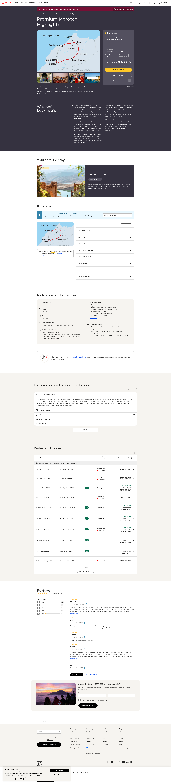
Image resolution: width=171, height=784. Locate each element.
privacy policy (104, 700)
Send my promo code (88, 706)
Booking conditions (75, 748)
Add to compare (116, 80)
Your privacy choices (94, 748)
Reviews (105, 741)
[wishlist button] (129, 80)
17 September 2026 (127, 65)
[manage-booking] (149, 3)
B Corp (121, 731)
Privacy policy (90, 744)
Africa (45, 14)
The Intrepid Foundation (126, 735)
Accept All (59, 770)
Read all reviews (77, 674)
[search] (132, 3)
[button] (68, 51)
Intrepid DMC (90, 738)
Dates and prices (118, 70)
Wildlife (121, 744)
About (46, 3)
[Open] (61, 594)
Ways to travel (30, 3)
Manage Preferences (59, 774)
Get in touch (106, 731)
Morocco (51, 14)
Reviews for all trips (91, 675)
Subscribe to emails (49, 744)
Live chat (105, 735)
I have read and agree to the (95, 700)
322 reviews (114, 33)
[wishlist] (145, 3)
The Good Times (90, 735)
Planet (121, 741)
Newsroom (106, 744)
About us (88, 731)
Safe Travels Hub (74, 738)
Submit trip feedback (76, 735)
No (62, 721)
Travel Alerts (73, 741)
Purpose (122, 729)
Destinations (18, 3)
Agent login (73, 751)
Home (39, 14)
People (121, 738)
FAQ (104, 738)
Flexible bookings (75, 744)
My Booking (73, 731)
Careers (88, 741)
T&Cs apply (50, 740)
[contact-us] (154, 3)
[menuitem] (6, 3)
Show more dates (84, 571)
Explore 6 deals (118, 75)
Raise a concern (107, 748)
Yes (56, 721)
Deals (40, 3)
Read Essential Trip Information (85, 430)
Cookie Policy (19, 778)
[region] (37, 774)
